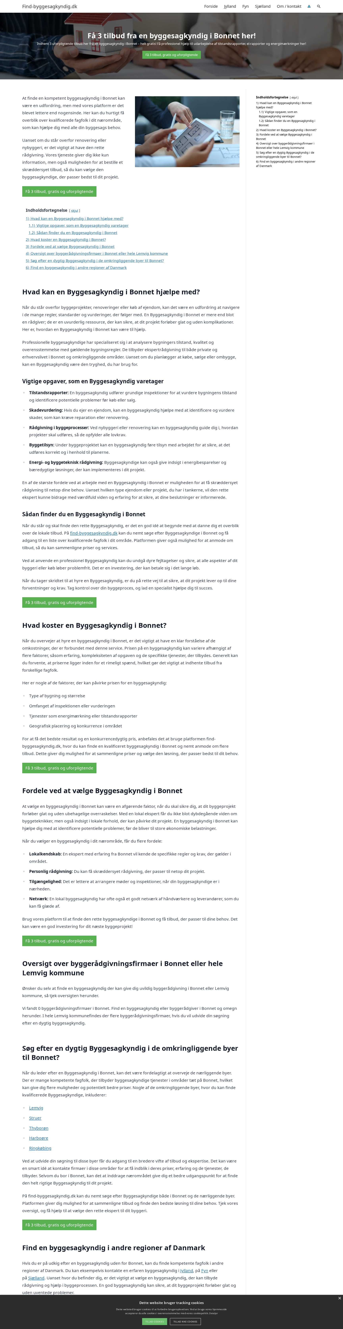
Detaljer (213, 1313)
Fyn (245, 6)
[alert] (171, 1312)
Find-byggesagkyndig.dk (49, 6)
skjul (74, 210)
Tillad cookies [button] (154, 1321)
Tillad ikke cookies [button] (185, 1321)
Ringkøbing (40, 1148)
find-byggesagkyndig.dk (94, 533)
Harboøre (38, 1138)
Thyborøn (38, 1128)
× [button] (339, 1298)
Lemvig (36, 1107)
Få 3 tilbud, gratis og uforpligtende (171, 55)
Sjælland (263, 6)
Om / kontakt (289, 6)
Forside (211, 6)
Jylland (230, 6)
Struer (35, 1118)
